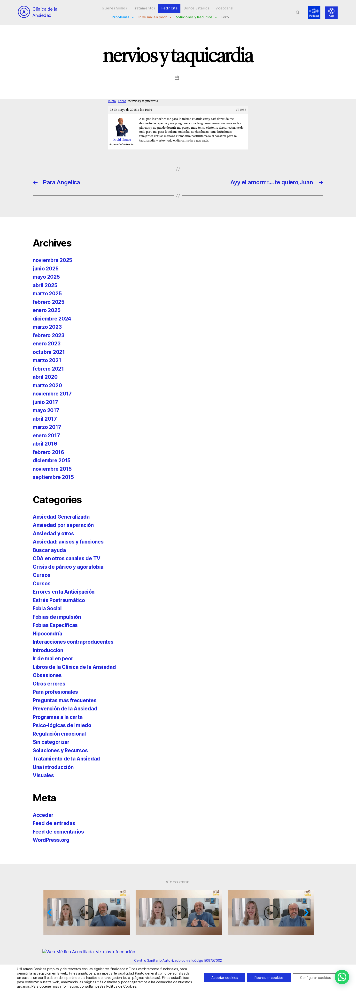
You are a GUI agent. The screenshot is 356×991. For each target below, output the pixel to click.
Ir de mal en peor (152, 17)
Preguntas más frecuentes (65, 700)
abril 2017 (45, 419)
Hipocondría (47, 634)
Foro (225, 17)
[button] (297, 12)
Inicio (112, 101)
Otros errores (49, 684)
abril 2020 (45, 377)
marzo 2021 (47, 360)
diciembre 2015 (51, 460)
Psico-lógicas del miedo (62, 725)
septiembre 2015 (53, 477)
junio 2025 (45, 269)
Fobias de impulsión (57, 617)
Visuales (43, 775)
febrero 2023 (48, 335)
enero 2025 (46, 310)
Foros (122, 101)
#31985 (241, 110)
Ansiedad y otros (53, 533)
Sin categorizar (51, 742)
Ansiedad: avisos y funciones (68, 542)
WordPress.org (51, 840)
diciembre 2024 (52, 319)
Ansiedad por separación (63, 525)
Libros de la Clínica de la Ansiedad (74, 667)
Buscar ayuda (49, 550)
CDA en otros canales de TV (67, 558)
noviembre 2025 (52, 260)
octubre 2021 (49, 352)
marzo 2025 (47, 294)
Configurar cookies (315, 978)
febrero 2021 (48, 369)
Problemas (120, 17)
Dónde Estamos (196, 8)
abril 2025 (45, 285)
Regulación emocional (59, 734)
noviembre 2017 (52, 394)
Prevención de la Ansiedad (65, 709)
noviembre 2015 (52, 469)
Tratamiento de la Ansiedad (66, 759)
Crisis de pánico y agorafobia (68, 567)
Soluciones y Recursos (194, 17)
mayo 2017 (46, 410)
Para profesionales (55, 692)
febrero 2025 (48, 302)
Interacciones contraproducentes (73, 642)
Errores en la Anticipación (63, 592)
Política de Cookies (121, 986)
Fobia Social (47, 608)
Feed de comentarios (58, 832)
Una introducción (53, 767)
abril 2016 (45, 444)
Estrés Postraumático (59, 600)
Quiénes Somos (114, 8)
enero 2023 (46, 344)
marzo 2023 (47, 327)
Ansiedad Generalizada (61, 517)
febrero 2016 (48, 452)
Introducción (48, 650)
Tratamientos (144, 8)
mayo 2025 (46, 277)
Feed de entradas (54, 823)
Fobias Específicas (55, 625)
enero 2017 (46, 435)
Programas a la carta (58, 717)
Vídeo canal (178, 882)
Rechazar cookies (269, 978)
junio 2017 (45, 402)
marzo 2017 (47, 427)
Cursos (41, 575)
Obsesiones (47, 675)
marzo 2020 (47, 385)
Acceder (43, 815)
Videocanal (224, 8)
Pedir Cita (169, 8)
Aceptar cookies (224, 978)
